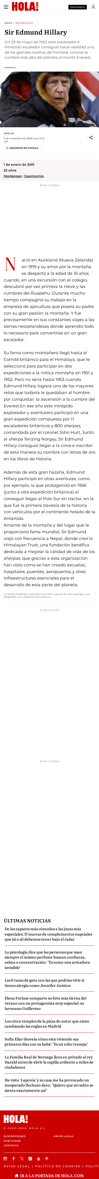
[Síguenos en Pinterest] (47, 1158)
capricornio (34, 176)
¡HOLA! (9, 133)
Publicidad (12, 1140)
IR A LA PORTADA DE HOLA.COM (52, 1175)
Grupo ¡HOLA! (63, 1136)
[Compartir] (91, 138)
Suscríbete (77, 7)
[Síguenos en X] (22, 1158)
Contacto (11, 1145)
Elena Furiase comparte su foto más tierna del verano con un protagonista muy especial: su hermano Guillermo (45, 1003)
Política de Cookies (58, 1166)
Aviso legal (17, 1166)
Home (8, 23)
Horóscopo (13, 176)
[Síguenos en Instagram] (6, 1158)
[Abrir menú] (6, 7)
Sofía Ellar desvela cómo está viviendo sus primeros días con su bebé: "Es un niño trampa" (46, 1041)
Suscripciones (15, 1136)
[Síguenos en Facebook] (14, 1158)
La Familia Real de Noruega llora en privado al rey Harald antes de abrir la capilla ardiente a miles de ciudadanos (49, 1062)
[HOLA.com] (49, 1119)
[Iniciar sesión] (93, 7)
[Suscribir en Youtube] (39, 1158)
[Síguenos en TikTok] (31, 1158)
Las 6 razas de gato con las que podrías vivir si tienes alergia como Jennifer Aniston (44, 982)
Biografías (24, 23)
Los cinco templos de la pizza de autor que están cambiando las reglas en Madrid (47, 1023)
